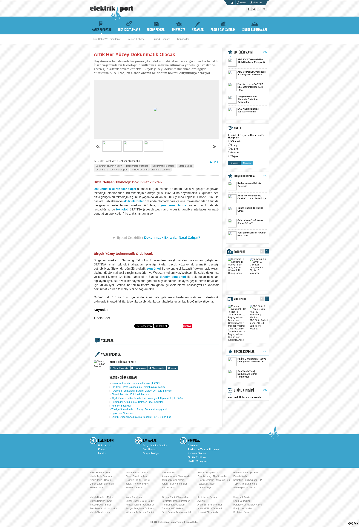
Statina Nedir (185, 166)
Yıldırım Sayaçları (121, 405)
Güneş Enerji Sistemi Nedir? (140, 501)
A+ (216, 162)
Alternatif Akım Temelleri (209, 508)
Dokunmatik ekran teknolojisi (115, 188)
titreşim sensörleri (173, 276)
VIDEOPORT (240, 299)
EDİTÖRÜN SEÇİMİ (243, 52)
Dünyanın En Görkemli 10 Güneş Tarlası (235, 270)
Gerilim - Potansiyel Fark (245, 472)
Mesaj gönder (158, 368)
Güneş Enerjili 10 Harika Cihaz (250, 209)
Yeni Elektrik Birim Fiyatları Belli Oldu (251, 234)
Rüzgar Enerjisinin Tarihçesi (140, 508)
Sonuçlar (247, 163)
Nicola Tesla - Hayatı (100, 480)
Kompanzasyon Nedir (173, 480)
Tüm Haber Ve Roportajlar (106, 39)
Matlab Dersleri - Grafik (101, 501)
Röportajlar (183, 39)
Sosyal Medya (151, 453)
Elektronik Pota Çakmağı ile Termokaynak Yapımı (138, 387)
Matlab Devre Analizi (100, 505)
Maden (235, 152)
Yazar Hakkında (120, 368)
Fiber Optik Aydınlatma (208, 472)
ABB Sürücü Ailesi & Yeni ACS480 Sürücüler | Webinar (259, 324)
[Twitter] (254, 10)
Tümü (264, 52)
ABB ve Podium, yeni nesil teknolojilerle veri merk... (251, 73)
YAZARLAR (198, 30)
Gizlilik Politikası (197, 457)
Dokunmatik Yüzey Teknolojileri (112, 169)
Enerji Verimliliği (241, 501)
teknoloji (122, 209)
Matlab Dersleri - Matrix (101, 497)
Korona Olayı (204, 487)
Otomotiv (236, 141)
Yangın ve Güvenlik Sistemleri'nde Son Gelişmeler (247, 99)
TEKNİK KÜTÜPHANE (129, 30)
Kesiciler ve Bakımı (207, 497)
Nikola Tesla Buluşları (101, 476)
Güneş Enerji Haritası (136, 476)
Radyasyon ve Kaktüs (244, 487)
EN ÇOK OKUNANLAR (245, 176)
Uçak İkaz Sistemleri (122, 413)
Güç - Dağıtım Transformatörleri (177, 512)
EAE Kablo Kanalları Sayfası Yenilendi (248, 110)
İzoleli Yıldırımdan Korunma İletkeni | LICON (135, 383)
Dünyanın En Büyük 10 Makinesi (256, 270)
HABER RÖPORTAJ (101, 30)
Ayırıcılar (201, 501)
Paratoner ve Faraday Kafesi (247, 505)
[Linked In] (259, 10)
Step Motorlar (168, 487)
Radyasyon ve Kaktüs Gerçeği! (249, 184)
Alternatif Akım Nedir (207, 512)
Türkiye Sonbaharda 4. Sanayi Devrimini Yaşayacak (139, 409)
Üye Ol (243, 2)
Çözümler (193, 445)
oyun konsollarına (172, 205)
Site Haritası (150, 449)
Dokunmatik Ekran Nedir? (109, 166)
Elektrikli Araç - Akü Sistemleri (212, 476)
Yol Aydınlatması (170, 472)
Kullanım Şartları (197, 453)
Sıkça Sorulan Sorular (155, 445)
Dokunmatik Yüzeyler (137, 166)
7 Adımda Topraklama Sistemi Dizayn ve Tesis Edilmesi (141, 390)
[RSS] (264, 10)
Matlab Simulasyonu (100, 512)
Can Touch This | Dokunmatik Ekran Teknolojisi (247, 374)
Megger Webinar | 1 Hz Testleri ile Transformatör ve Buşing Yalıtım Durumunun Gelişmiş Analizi (237, 333)
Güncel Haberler (136, 39)
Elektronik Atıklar (134, 487)
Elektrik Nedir (240, 476)
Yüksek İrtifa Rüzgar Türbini (140, 512)
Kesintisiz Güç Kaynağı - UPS (248, 480)
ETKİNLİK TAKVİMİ (244, 390)
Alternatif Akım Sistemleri (210, 505)
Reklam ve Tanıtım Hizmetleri (204, 449)
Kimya (234, 148)
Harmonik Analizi (242, 497)
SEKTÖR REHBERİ (156, 30)
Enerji (234, 145)
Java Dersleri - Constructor (103, 508)
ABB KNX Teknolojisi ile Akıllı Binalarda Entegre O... (251, 61)
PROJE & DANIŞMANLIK (223, 30)
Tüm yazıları (140, 368)
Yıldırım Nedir (97, 487)
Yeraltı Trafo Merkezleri (137, 484)
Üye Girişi (257, 2)
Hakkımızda (104, 445)
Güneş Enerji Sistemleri (102, 484)
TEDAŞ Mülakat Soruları (245, 484)
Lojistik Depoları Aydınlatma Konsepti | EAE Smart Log (141, 417)
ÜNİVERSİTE (178, 30)
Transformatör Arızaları (173, 505)
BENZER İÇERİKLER (244, 351)
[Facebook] (248, 10)
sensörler (153, 268)
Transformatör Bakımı (172, 508)
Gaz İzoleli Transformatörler (176, 501)
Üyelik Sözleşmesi (198, 461)
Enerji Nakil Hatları (242, 508)
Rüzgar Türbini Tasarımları (175, 497)
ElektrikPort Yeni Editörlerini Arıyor (130, 394)
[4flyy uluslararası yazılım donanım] (353, 523)
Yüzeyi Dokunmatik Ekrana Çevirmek (151, 169)
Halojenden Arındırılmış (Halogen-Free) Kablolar (137, 402)
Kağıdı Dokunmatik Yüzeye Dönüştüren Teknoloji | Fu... (251, 360)
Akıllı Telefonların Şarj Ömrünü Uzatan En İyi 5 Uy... (252, 197)
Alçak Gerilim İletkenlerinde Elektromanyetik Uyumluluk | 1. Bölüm (147, 398)
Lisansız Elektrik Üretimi (138, 480)
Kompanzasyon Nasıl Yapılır (176, 476)
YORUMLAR (107, 340)
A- (210, 162)
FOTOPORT (239, 252)
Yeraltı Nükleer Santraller (174, 484)
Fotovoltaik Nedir (206, 484)
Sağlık (234, 156)
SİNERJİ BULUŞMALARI (254, 30)
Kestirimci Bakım (241, 512)
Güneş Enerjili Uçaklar (137, 472)
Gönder (234, 163)
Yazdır (174, 368)
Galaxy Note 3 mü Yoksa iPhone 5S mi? (250, 221)
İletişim (102, 453)
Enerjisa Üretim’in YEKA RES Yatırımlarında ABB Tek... (250, 87)
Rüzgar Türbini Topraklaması (140, 505)
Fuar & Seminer (161, 39)
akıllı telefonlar (133, 201)
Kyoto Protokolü (134, 497)
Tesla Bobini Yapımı (100, 472)
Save (188, 325)
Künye (101, 449)
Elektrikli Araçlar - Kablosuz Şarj (213, 480)
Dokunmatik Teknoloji (163, 166)
